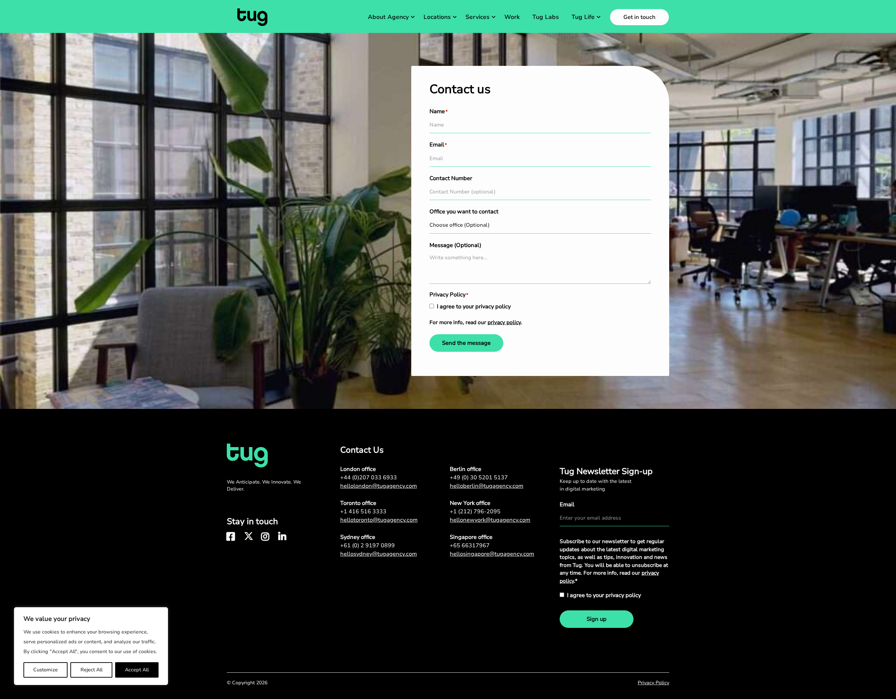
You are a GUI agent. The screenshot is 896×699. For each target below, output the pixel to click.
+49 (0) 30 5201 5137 (479, 477)
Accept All (137, 669)
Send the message (466, 343)
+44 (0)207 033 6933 (368, 477)
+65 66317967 (470, 545)
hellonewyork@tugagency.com (490, 520)
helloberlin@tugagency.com (486, 486)
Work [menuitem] (512, 17)
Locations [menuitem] (437, 17)
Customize (45, 669)
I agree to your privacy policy (474, 306)
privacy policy (504, 322)
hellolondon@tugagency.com (378, 486)
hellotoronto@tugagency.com (379, 520)
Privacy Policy (653, 682)
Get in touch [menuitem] (639, 17)
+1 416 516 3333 (363, 511)
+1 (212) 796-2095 (475, 511)
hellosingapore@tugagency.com (492, 554)
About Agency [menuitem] (388, 17)
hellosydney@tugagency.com (378, 554)
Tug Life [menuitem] (583, 17)
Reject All (91, 669)
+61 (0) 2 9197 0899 (367, 545)
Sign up (597, 619)
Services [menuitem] (477, 17)
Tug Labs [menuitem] (545, 17)
